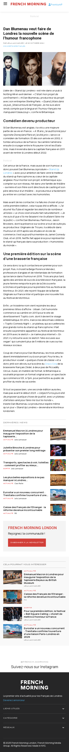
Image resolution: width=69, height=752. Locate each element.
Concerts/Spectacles (14, 46)
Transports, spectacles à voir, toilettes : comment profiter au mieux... (25, 464)
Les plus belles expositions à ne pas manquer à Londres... (23, 479)
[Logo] (28, 4)
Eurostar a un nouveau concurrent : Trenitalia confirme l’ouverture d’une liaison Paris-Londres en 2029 (44, 633)
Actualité (8, 440)
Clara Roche (18, 483)
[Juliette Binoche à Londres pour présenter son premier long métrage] (58, 450)
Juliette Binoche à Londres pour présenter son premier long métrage (24, 449)
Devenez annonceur (14, 700)
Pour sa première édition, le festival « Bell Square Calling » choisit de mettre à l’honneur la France (44, 613)
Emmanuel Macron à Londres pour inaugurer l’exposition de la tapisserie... (23, 433)
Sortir (6, 469)
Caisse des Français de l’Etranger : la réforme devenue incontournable (24, 508)
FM (15, 513)
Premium (56, 4)
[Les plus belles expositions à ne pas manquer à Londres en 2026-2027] (58, 480)
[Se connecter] (49, 4)
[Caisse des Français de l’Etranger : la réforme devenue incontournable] (58, 510)
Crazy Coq (51, 363)
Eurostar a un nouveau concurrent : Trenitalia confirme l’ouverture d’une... (25, 494)
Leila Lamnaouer (20, 440)
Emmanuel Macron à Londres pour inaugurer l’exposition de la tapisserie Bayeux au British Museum (44, 579)
